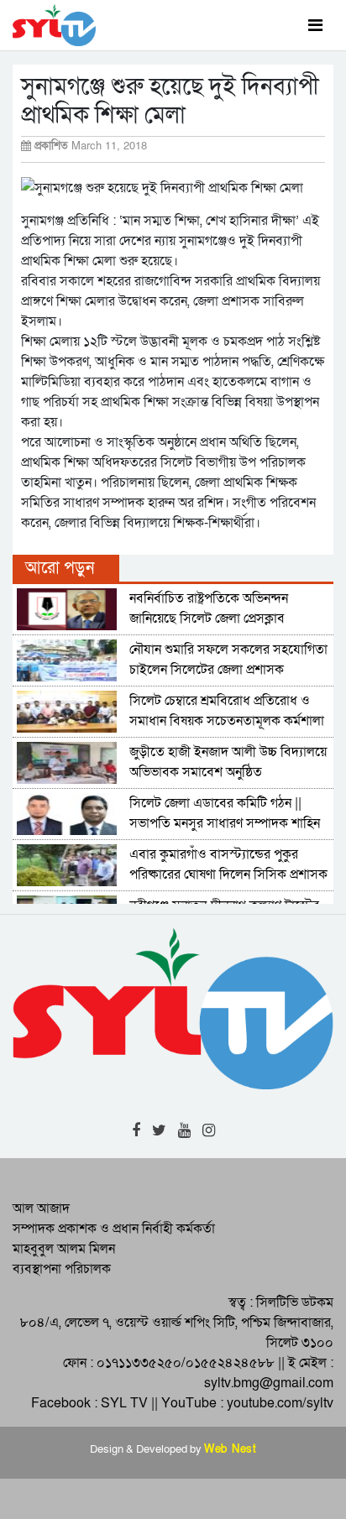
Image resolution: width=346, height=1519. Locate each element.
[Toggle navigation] (315, 25)
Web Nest (230, 1449)
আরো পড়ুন (59, 568)
